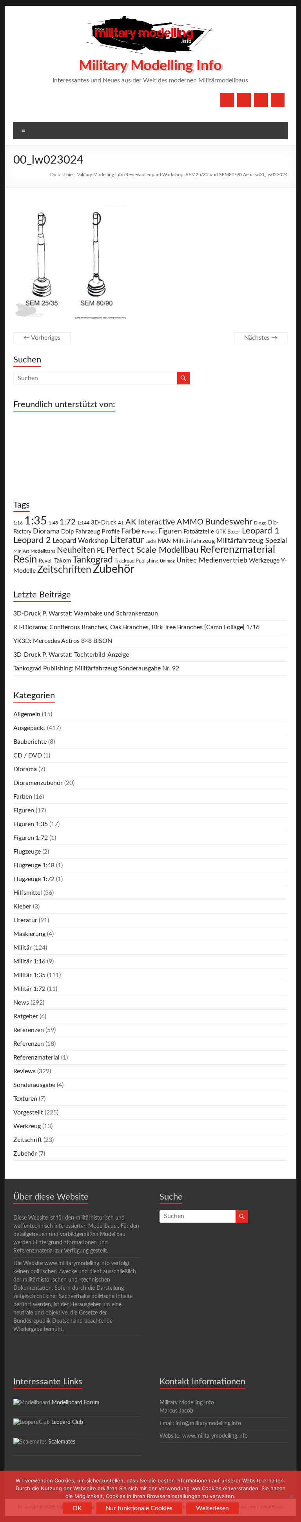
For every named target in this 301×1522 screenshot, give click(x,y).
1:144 (83, 523)
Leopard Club (67, 1422)
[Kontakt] (261, 100)
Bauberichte (30, 742)
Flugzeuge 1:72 (33, 879)
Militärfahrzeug (193, 541)
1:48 (53, 523)
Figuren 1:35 (30, 824)
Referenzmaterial (237, 549)
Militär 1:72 (29, 989)
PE (101, 551)
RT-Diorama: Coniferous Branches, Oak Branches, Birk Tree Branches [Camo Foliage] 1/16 (136, 627)
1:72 (68, 522)
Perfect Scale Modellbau (152, 550)
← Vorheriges (42, 338)
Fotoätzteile (198, 532)
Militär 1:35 (29, 975)
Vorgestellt (28, 1112)
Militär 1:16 (29, 961)
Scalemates (61, 1442)
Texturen (25, 1099)
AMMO (190, 522)
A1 (121, 523)
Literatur (127, 540)
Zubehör (113, 569)
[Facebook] (227, 100)
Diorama (46, 531)
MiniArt (21, 551)
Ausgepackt (29, 728)
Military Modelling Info (150, 66)
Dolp (67, 532)
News (21, 1002)
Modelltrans (43, 551)
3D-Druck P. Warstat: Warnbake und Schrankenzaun (85, 613)
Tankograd (93, 559)
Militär (22, 948)
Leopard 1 (260, 531)
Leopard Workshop (81, 540)
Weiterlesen (212, 1508)
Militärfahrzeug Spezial (251, 540)
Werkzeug (27, 1126)
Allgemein (26, 714)
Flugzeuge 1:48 (33, 865)
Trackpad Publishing (136, 561)
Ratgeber (25, 1016)
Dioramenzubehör (38, 783)
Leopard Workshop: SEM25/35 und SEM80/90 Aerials (200, 174)
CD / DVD (27, 755)
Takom (62, 561)
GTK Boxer (228, 532)
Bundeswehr (228, 521)
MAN (164, 541)
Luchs (150, 541)
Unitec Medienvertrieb (211, 560)
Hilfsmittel (27, 893)
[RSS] (278, 100)
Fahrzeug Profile (97, 531)
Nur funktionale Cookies (138, 1508)
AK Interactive (150, 522)
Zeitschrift (27, 1140)
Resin (25, 559)
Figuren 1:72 (30, 838)
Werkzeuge (264, 560)
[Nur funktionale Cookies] (291, 1496)
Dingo (260, 523)
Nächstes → (260, 338)
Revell (46, 561)
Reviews (133, 174)
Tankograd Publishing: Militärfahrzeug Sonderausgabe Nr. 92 (96, 668)
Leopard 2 (32, 540)
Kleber (22, 906)
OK (77, 1508)
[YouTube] (244, 100)
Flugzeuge (27, 851)
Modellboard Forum (76, 1402)
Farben (22, 797)
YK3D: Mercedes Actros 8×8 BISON (62, 641)
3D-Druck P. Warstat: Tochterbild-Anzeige (71, 655)
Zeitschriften (64, 570)
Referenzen (28, 1030)
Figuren (170, 531)
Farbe (130, 531)
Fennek (149, 532)
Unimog (167, 561)
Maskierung (29, 934)
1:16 (18, 523)
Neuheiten (76, 550)
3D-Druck (103, 523)
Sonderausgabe (34, 1085)
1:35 (35, 521)
